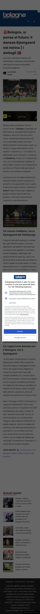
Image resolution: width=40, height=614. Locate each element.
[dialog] (20, 307)
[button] (20, 302)
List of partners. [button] (24, 314)
